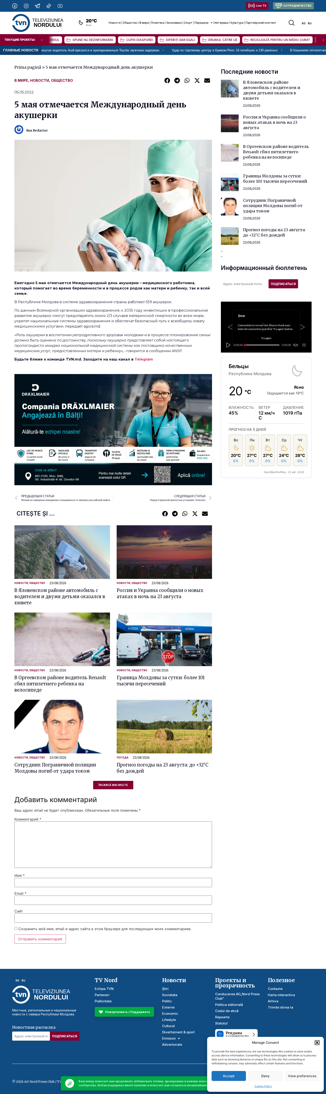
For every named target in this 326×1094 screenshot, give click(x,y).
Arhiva (273, 1001)
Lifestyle (169, 1020)
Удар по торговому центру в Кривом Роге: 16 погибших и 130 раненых (182, 50)
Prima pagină (27, 67)
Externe (168, 1007)
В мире (144, 22)
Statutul (221, 1023)
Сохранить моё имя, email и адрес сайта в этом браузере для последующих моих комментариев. (104, 929)
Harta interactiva (281, 995)
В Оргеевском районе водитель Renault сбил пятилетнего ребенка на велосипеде (60, 684)
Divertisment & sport (178, 1032)
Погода (122, 757)
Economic (170, 1013)
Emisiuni (169, 1038)
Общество (130, 22)
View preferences (302, 1076)
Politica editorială (229, 1005)
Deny (265, 1076)
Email (20, 893)
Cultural (168, 1026)
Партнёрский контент (260, 22)
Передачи (201, 22)
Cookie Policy (263, 1086)
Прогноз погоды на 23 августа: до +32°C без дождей (274, 232)
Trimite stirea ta (280, 1007)
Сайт (18, 911)
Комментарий (27, 819)
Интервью (221, 22)
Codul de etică (227, 1011)
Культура (237, 22)
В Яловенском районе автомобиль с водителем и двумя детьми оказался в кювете (59, 596)
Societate (169, 995)
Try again (266, 338)
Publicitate (103, 1001)
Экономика (174, 22)
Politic (167, 1001)
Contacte (275, 989)
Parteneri (102, 995)
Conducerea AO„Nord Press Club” (237, 996)
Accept (229, 1076)
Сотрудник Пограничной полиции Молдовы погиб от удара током (272, 205)
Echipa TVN (104, 989)
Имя (19, 875)
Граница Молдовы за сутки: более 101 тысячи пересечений (275, 178)
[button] (317, 1042)
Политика (157, 22)
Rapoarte (222, 1017)
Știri (165, 989)
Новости (115, 22)
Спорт (188, 22)
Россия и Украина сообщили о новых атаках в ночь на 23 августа (274, 122)
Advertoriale (172, 1044)
